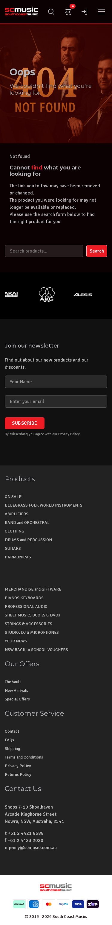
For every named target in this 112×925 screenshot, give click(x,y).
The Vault (13, 681)
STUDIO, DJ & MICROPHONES (32, 632)
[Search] (51, 12)
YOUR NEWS (16, 641)
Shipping (12, 748)
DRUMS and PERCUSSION (28, 539)
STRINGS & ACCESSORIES (28, 623)
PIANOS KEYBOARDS (24, 597)
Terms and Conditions (24, 757)
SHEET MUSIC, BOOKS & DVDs (32, 615)
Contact (12, 731)
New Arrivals (16, 690)
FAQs (9, 739)
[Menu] (101, 11)
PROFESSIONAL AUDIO (26, 606)
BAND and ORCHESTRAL (27, 522)
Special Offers (17, 699)
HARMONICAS (18, 557)
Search (97, 251)
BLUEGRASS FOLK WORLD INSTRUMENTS (43, 505)
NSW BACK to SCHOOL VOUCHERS (36, 649)
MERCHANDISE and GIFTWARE (33, 589)
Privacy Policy (18, 765)
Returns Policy (18, 774)
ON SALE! (13, 496)
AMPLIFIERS (16, 513)
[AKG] (43, 294)
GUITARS (13, 548)
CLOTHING (14, 531)
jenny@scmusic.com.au (33, 848)
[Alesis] (79, 294)
